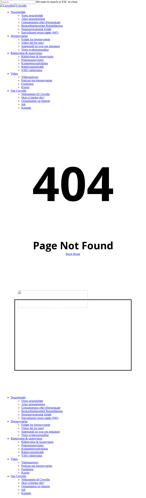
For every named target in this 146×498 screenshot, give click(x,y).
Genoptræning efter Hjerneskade (40, 407)
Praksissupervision (32, 445)
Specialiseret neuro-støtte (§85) (39, 418)
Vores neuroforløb (32, 401)
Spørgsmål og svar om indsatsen (40, 431)
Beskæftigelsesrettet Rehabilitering (42, 411)
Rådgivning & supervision (26, 438)
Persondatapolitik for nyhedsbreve (99, 316)
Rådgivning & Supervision (37, 442)
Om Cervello (18, 476)
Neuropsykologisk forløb (36, 414)
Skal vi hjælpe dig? (32, 483)
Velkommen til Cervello (35, 479)
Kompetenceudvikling (34, 448)
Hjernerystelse (19, 421)
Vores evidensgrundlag (35, 435)
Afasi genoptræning (33, 404)
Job (23, 489)
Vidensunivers (29, 462)
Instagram (33, 348)
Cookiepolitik (95, 304)
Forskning (27, 469)
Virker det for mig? (32, 428)
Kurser (25, 472)
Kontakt (26, 493)
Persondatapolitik (97, 311)
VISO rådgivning (31, 455)
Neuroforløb (18, 397)
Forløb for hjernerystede (35, 424)
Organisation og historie (35, 486)
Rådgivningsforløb (32, 452)
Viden (14, 459)
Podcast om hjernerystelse (36, 465)
